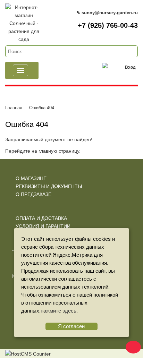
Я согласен (71, 326)
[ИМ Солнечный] (23, 7)
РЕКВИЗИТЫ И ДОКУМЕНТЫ (49, 186)
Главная (13, 107)
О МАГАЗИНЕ (31, 178)
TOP (131, 346)
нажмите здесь (58, 311)
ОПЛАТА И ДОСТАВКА (41, 218)
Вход (130, 67)
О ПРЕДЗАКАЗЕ (33, 194)
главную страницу (59, 151)
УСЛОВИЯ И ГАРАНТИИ (43, 226)
